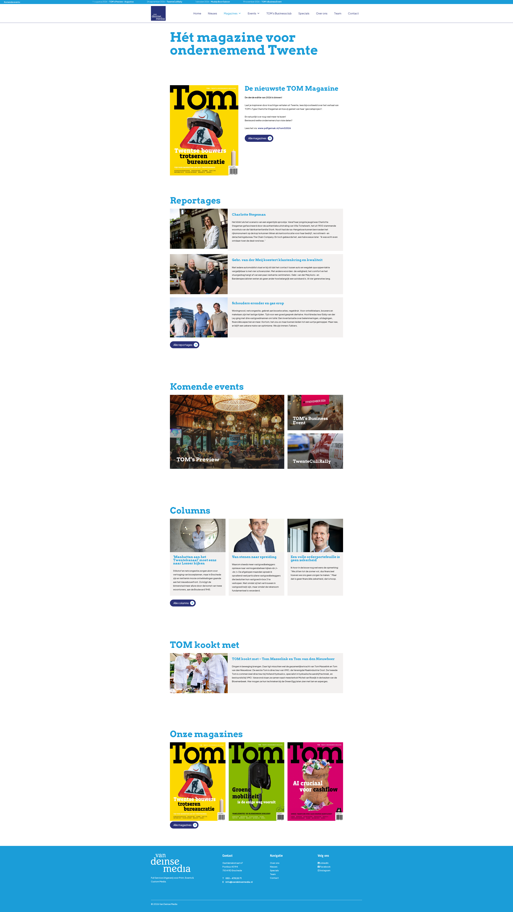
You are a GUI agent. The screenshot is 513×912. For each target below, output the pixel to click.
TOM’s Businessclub (279, 13)
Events (252, 13)
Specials (303, 13)
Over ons (321, 13)
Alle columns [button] (181, 603)
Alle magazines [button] (257, 138)
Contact (353, 13)
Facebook (325, 866)
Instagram (325, 870)
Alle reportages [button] (182, 344)
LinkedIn (324, 863)
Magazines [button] (231, 13)
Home (197, 13)
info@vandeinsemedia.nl (239, 881)
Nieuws (212, 13)
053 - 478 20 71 (234, 878)
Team (337, 13)
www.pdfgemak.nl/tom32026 (274, 128)
